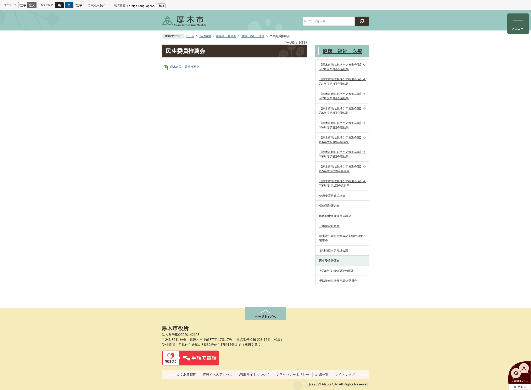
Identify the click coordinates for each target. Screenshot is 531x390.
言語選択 (119, 5)
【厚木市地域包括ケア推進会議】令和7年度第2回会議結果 (342, 81)
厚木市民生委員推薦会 (184, 66)
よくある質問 (186, 374)
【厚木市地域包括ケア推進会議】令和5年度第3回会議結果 (342, 154)
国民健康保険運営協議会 (335, 215)
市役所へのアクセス (218, 374)
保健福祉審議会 (329, 205)
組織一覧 (322, 374)
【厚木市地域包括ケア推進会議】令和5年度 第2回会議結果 (342, 169)
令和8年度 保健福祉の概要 (336, 270)
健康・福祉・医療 (252, 36)
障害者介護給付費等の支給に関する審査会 (342, 238)
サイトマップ (345, 374)
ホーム (190, 36)
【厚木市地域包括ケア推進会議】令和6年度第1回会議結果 (342, 140)
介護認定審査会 (329, 226)
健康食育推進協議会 (332, 195)
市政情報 (205, 36)
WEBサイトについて (254, 374)
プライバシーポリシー (292, 374)
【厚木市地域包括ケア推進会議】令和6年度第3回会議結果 (342, 111)
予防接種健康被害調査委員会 (338, 280)
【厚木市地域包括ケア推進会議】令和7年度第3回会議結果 (342, 67)
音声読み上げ (96, 5)
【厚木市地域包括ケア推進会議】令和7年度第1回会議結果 (342, 96)
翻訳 (161, 5)
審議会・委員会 (226, 36)
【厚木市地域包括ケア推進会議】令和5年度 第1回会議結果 (342, 183)
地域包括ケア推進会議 (333, 250)
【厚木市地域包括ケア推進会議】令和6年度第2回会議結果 (342, 125)
